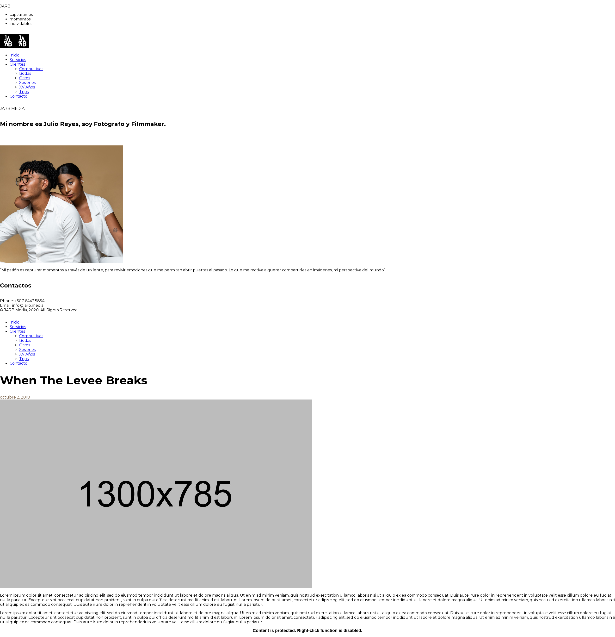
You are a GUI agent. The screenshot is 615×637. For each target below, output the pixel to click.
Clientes (17, 331)
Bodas (25, 340)
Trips (24, 358)
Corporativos (31, 336)
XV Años (27, 354)
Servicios (18, 327)
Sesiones (27, 349)
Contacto (18, 363)
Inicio (14, 322)
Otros (24, 345)
